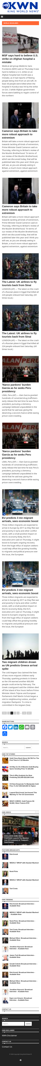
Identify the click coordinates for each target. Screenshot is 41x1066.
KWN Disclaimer (9, 1035)
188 (24, 713)
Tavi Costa (14, 888)
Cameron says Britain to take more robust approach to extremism (19, 134)
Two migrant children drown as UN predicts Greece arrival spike (19, 665)
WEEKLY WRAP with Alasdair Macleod (24, 863)
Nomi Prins (14, 871)
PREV (4, 713)
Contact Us (7, 1046)
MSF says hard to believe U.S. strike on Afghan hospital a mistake (20, 59)
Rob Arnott (14, 854)
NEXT (29, 713)
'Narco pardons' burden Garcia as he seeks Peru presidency (16, 388)
